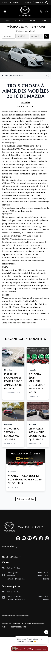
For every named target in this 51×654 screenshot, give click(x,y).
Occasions (19, 20)
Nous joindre (10, 557)
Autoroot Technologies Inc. (14, 627)
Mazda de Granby (10, 2)
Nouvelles (18, 75)
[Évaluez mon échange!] (46, 36)
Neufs (7, 20)
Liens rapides (8, 546)
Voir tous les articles (25, 499)
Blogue (9, 75)
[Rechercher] (46, 2)
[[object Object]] (47, 75)
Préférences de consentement (15, 615)
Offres (43, 20)
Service (32, 20)
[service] (46, 11)
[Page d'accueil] (3, 75)
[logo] (24, 11)
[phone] (41, 11)
